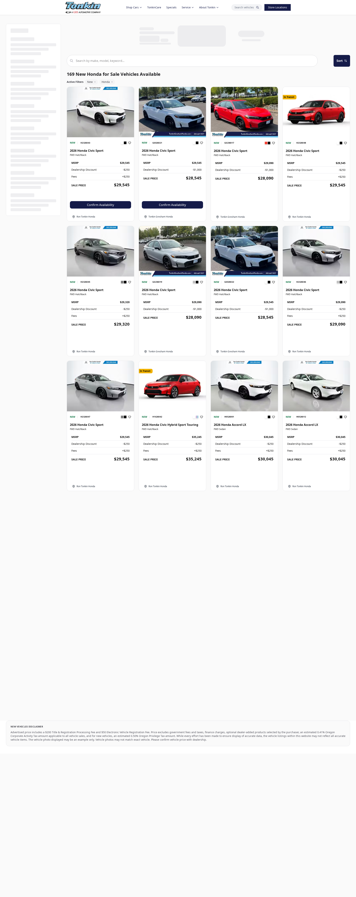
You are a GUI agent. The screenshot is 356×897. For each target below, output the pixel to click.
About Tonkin (207, 7)
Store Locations (277, 7)
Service (186, 7)
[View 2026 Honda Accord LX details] (244, 386)
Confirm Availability (100, 205)
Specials (171, 7)
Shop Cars (132, 7)
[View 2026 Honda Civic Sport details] (100, 112)
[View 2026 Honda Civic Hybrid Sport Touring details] (172, 386)
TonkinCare (154, 7)
